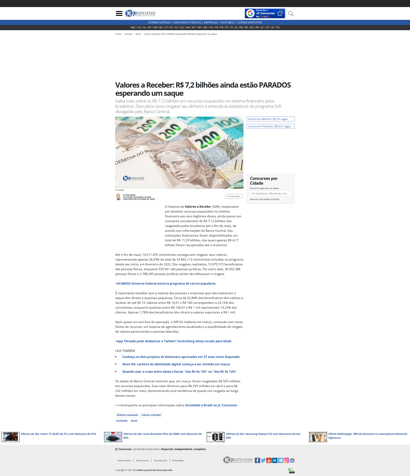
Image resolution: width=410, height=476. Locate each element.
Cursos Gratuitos (250, 22)
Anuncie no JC (160, 460)
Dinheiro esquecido (127, 414)
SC (262, 27)
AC (139, 27)
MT (194, 27)
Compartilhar (234, 196)
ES (176, 27)
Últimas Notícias (159, 22)
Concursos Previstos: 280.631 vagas (269, 126)
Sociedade (121, 420)
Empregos (210, 22)
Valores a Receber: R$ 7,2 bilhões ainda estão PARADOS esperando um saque (180, 34)
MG (205, 27)
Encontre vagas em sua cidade (264, 188)
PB (216, 27)
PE (227, 27)
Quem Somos (124, 460)
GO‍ (182, 27)
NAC (133, 27)
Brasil (134, 420)
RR (257, 27)
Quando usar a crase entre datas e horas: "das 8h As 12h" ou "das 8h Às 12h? (179, 371)
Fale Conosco (142, 460)
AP (149, 27)
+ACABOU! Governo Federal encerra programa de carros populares (165, 283)
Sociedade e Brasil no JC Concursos (211, 405)
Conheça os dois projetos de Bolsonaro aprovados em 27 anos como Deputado (181, 357)
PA (211, 27)
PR (221, 27)
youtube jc (227, 22)
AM (155, 27)
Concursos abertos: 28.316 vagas (268, 119)
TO (277, 27)
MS (199, 27)
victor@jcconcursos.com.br (137, 197)
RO (252, 27)
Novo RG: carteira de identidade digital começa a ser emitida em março (176, 364)
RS (246, 27)
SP (267, 27)
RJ (236, 27)
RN (241, 27)
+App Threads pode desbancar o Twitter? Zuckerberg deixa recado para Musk (173, 341)
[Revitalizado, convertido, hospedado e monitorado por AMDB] (292, 470)
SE (272, 27)
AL (144, 27)
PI (232, 27)
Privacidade (177, 460)
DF (171, 27)
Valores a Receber (151, 414)
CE (166, 27)
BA (161, 27)
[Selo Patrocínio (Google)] (265, 13)
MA (188, 27)
